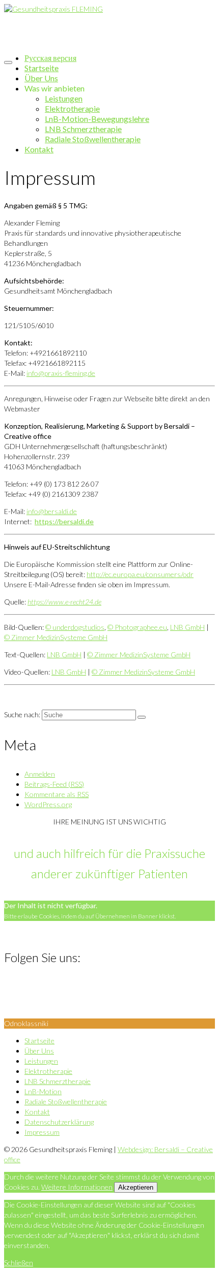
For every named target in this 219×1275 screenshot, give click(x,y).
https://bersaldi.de (64, 521)
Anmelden (39, 774)
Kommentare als (56, 794)
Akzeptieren (135, 1187)
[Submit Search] (142, 717)
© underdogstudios (74, 627)
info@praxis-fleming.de (60, 373)
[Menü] (8, 62)
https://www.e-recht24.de (64, 601)
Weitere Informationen (77, 1187)
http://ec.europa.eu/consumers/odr (140, 574)
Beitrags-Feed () (54, 784)
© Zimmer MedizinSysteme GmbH (55, 637)
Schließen (18, 1262)
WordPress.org (48, 804)
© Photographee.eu (137, 627)
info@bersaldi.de (51, 511)
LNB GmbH (187, 627)
